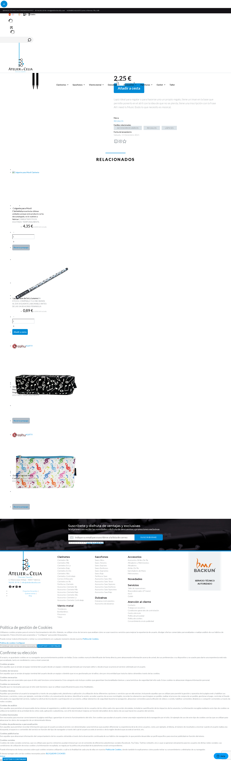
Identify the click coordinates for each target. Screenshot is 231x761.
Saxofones (101, 557)
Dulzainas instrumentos (104, 601)
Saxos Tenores (101, 563)
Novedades (135, 579)
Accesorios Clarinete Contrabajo (70, 600)
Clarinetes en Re (64, 581)
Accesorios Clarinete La (66, 597)
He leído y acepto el (86, 543)
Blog (30, 596)
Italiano (16, 14)
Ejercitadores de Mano (137, 571)
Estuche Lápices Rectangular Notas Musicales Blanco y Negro (28, 389)
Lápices (169, 128)
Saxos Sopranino (101, 571)
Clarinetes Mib (63, 563)
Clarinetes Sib (62, 560)
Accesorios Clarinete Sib (67, 587)
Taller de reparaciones (136, 588)
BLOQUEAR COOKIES (55, 753)
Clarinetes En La (64, 565)
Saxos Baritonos (101, 568)
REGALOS (118, 121)
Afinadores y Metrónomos (138, 563)
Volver (2, 756)
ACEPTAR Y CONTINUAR (49, 646)
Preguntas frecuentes (30, 591)
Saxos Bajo (99, 573)
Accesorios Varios (127, 128)
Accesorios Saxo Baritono (105, 587)
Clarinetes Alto (63, 573)
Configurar (20, 643)
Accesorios (134, 557)
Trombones (62, 609)
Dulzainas (101, 597)
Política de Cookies (114, 749)
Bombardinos (62, 611)
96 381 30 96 (41, 10)
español (10, 14)
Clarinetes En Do (64, 571)
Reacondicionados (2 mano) (139, 591)
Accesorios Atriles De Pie (138, 560)
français (13, 14)
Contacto (131, 605)
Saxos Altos (99, 560)
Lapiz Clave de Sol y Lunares (25, 298)
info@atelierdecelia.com (56, 10)
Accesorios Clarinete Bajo (67, 592)
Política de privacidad (136, 616)
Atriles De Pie (133, 568)
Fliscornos (61, 614)
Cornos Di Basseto (65, 579)
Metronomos (133, 573)
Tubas (59, 617)
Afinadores (132, 565)
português (19, 14)
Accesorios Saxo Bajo (103, 592)
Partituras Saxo (101, 576)
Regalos (152, 128)
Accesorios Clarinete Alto (67, 595)
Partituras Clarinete (65, 584)
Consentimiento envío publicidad (141, 621)
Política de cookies (135, 618)
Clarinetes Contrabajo (66, 576)
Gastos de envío (134, 613)
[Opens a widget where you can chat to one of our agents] (221, 756)
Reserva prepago (21, 247)
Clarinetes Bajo (63, 568)
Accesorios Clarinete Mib (67, 589)
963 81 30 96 (14, 582)
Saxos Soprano (101, 565)
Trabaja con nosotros (136, 608)
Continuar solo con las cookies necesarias (18, 646)
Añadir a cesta (129, 88)
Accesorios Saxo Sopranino (106, 589)
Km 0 (130, 593)
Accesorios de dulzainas (104, 603)
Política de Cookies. (91, 639)
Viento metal (65, 605)
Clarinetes (63, 557)
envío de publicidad (95, 543)
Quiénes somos (30, 593)
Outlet (130, 596)
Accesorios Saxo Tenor (104, 581)
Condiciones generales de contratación (143, 610)
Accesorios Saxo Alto (103, 579)
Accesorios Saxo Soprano (105, 584)
